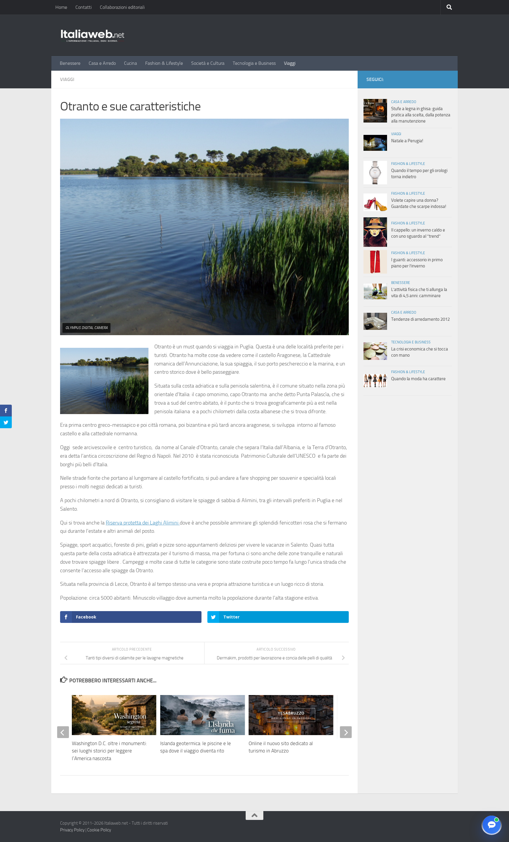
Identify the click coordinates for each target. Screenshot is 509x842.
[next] (346, 732)
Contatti (83, 7)
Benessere (70, 63)
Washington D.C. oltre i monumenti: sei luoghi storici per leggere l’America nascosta (109, 750)
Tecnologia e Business (254, 63)
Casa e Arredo (102, 63)
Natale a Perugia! (407, 140)
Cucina (130, 63)
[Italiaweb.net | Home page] (92, 35)
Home (61, 7)
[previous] (63, 732)
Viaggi (289, 63)
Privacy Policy (72, 830)
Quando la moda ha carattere (418, 378)
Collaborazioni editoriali (122, 7)
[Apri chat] (491, 824)
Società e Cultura (207, 63)
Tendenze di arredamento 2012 (420, 319)
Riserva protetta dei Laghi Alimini (143, 523)
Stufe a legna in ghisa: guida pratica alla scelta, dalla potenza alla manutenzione (420, 115)
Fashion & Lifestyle (164, 63)
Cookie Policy (99, 830)
